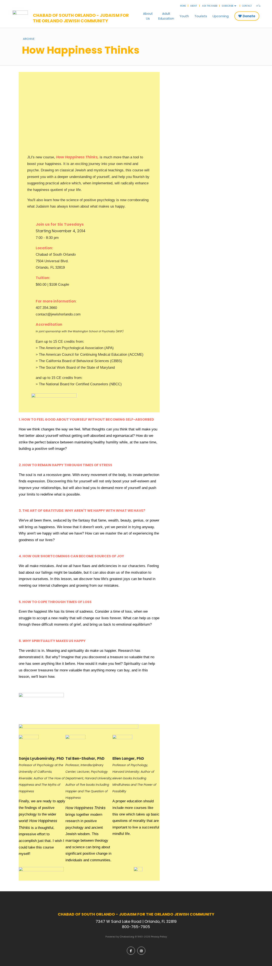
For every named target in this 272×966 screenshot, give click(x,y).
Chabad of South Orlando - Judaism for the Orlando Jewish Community (81, 18)
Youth (184, 16)
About (193, 5)
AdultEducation (166, 16)
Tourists (200, 16)
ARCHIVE (29, 39)
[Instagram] (141, 951)
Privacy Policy (159, 936)
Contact (247, 5)
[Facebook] (131, 951)
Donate (249, 16)
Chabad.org (127, 936)
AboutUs (148, 16)
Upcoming (220, 16)
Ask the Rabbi (209, 5)
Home (183, 5)
